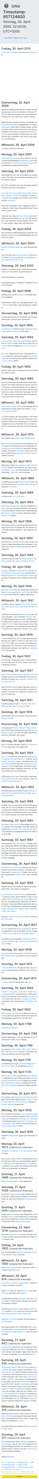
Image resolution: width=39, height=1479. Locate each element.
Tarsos (21, 1421)
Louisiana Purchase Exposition (13, 759)
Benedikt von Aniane (9, 1319)
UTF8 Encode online (25, 1467)
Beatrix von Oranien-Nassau (12, 406)
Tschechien (17, 195)
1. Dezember (11, 761)
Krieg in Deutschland (9, 1126)
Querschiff (12, 1164)
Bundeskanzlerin (8, 158)
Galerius (24, 1442)
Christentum (31, 1449)
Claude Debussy (20, 793)
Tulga (20, 1354)
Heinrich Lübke (10, 513)
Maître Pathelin (24, 482)
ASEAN (5, 305)
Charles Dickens (19, 894)
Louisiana (5, 982)
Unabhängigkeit (30, 257)
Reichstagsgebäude (12, 592)
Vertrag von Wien (10, 1076)
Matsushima (31, 728)
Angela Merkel (19, 158)
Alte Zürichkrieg (30, 1199)
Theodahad (24, 1384)
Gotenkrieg (24, 1382)
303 (23, 1444)
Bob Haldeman (21, 465)
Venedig (17, 1329)
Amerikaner (21, 451)
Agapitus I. (6, 1389)
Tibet (15, 1311)
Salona (16, 1394)
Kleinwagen (6, 127)
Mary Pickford (7, 674)
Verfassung (13, 257)
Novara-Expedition (23, 929)
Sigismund (10, 1214)
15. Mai (5, 193)
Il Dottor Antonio (26, 559)
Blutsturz (25, 1291)
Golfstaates (20, 255)
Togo (23, 218)
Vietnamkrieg (10, 444)
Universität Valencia (12, 1181)
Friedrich (11, 1217)
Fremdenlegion (21, 875)
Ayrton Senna (8, 361)
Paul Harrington (7, 341)
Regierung (6, 448)
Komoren (21, 295)
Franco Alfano (7, 561)
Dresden (13, 487)
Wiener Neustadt (8, 1104)
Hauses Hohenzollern (23, 1221)
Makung (31, 730)
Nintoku (29, 1426)
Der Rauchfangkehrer (27, 1064)
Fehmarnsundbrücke (12, 506)
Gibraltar (34, 1078)
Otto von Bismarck (19, 843)
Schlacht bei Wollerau (10, 1028)
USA (30, 982)
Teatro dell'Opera (21, 561)
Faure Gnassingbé (26, 216)
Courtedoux (14, 1283)
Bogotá (6, 571)
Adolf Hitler (25, 592)
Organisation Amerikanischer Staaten (21, 575)
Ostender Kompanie (9, 1085)
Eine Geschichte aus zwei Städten (21, 899)
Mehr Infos (32, 1473)
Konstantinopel (19, 1389)
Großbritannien (9, 260)
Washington (25, 161)
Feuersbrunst (14, 1234)
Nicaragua (5, 953)
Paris (12, 795)
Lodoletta (23, 704)
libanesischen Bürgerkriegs (25, 438)
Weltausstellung (30, 757)
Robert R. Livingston (9, 992)
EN (3, 1462)
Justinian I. (11, 1379)
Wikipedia (10, 1457)
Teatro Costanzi (18, 706)
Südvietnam (18, 448)
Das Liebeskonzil (25, 829)
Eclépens (26, 1283)
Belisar (30, 1396)
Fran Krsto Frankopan (19, 1102)
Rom (32, 561)
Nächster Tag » (21, 38)
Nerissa (29, 617)
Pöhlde (14, 1255)
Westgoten (21, 1349)
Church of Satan (18, 496)
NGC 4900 (16, 1049)
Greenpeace (15, 331)
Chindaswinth (7, 1347)
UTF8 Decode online (12, 1469)
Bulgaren (23, 1293)
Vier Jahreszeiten (26, 1151)
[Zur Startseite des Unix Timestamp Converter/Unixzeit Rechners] (7, 6)
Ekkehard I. (20, 1252)
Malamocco (21, 1332)
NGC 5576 (14, 1052)
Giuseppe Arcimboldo (10, 1151)
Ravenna (12, 1372)
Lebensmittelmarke (17, 542)
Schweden (12, 200)
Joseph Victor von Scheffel (19, 917)
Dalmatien (10, 1394)
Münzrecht (16, 1270)
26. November (7, 894)
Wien (35, 193)
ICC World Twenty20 (11, 52)
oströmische (31, 1377)
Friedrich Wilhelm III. (9, 968)
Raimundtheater (29, 607)
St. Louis (6, 757)
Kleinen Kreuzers (19, 728)
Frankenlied (8, 919)
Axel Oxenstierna (27, 1114)
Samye (16, 1309)
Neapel (25, 1401)
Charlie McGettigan (24, 341)
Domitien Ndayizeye (15, 247)
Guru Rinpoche (24, 1314)
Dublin (8, 343)
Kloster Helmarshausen (13, 1268)
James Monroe (23, 992)
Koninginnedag (7, 125)
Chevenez (5, 1283)
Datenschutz (23, 1462)
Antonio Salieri (9, 1066)
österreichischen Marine (26, 933)
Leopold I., (30, 1100)
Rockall (24, 614)
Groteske (14, 829)
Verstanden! (19, 1476)
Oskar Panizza (14, 824)
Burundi (4, 247)
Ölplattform (29, 329)
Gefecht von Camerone (12, 867)
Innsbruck (8, 195)
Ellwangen (22, 1299)
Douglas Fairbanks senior (25, 674)
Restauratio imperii (9, 1367)
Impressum (11, 1462)
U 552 (10, 624)
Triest (5, 929)
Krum (8, 1291)
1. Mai (6, 354)
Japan (10, 1429)
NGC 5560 (26, 1049)
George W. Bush (27, 163)
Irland (5, 346)
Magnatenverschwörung (23, 1097)
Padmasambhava (11, 1314)
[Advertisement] (19, 78)
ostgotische (25, 1367)
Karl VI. (29, 1076)
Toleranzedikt (7, 1444)
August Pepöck (14, 607)
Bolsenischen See (30, 1374)
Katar (27, 255)
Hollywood (11, 682)
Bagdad (11, 235)
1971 (18, 260)
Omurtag (5, 1293)
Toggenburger (15, 1194)
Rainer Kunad (25, 484)
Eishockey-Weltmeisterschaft (20, 193)
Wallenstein (13, 1136)
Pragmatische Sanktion (13, 1083)
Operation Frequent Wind (25, 453)
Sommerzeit (6, 718)
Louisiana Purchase (29, 999)
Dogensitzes (8, 1332)
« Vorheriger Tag (9, 38)
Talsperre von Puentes (12, 1013)
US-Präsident (16, 163)
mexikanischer (15, 872)
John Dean (14, 472)
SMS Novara (8, 933)
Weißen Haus (10, 470)
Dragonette (27, 939)
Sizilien (31, 1398)
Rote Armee (8, 590)
